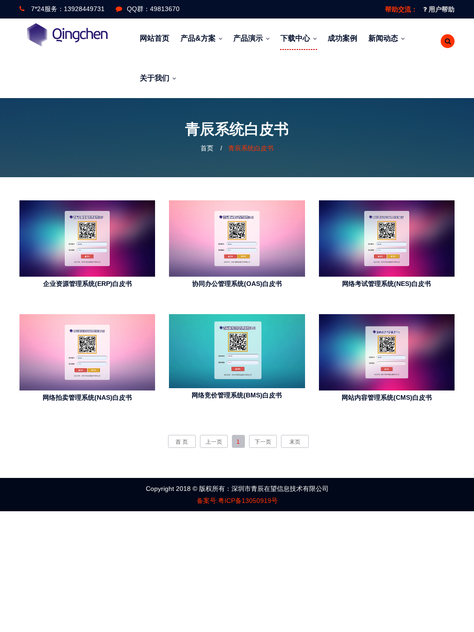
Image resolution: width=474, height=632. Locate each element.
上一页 (214, 442)
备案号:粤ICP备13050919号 (237, 500)
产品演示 (248, 38)
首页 (206, 148)
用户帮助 (441, 9)
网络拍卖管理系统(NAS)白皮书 (87, 397)
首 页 (181, 442)
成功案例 (342, 38)
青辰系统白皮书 (251, 148)
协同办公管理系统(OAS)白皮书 (237, 283)
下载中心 (295, 38)
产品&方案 (198, 38)
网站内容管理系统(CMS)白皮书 (387, 397)
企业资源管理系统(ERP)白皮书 (87, 283)
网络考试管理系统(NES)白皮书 (386, 283)
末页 (294, 442)
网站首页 (154, 38)
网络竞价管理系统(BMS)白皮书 (237, 395)
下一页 (263, 442)
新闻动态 (383, 38)
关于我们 (154, 78)
